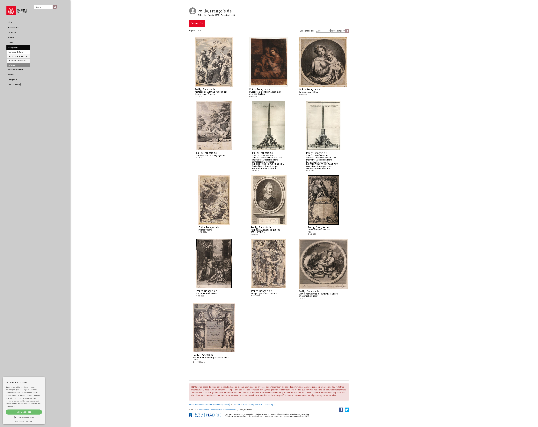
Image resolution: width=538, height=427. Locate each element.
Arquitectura (13, 27)
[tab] (18, 56)
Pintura (11, 37)
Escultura (12, 32)
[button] (24, 417)
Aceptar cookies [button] (24, 412)
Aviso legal (270, 404)
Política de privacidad (252, 404)
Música (11, 75)
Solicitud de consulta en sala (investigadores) (209, 404)
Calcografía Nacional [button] (19, 56)
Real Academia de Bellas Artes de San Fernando (217, 410)
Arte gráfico (13, 47)
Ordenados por (307, 31)
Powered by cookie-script (24, 421)
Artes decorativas (15, 69)
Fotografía (12, 80)
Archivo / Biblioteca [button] (18, 61)
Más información (231, 90)
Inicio (10, 22)
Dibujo (10, 42)
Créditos (236, 404)
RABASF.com (13, 85)
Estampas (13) (197, 23)
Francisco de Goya (16, 52)
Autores (12, 65)
